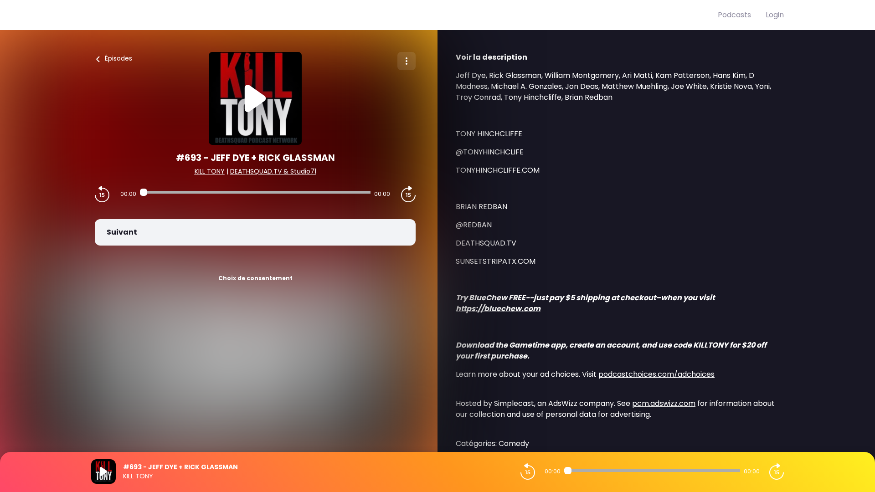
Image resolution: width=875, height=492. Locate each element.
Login (775, 15)
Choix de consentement (255, 278)
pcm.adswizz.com (663, 403)
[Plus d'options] (406, 61)
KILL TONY (210, 171)
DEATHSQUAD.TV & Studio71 (273, 171)
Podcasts (734, 15)
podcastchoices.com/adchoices (656, 374)
